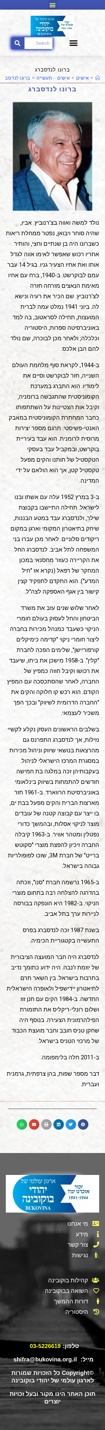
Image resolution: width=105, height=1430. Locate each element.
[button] (52, 5)
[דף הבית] (97, 78)
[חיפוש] (17, 43)
